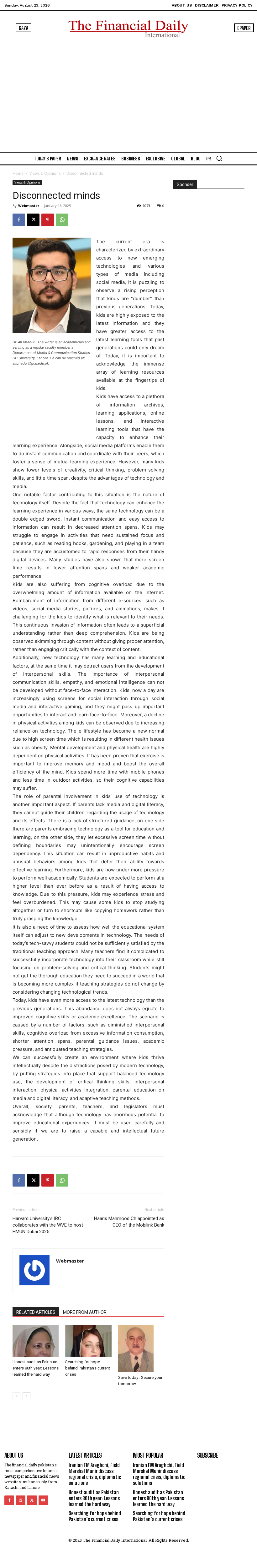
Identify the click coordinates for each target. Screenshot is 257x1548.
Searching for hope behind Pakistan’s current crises (87, 1368)
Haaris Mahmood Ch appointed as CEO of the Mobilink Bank (129, 1222)
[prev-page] (16, 1396)
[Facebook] (19, 220)
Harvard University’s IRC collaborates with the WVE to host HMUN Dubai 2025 (48, 1225)
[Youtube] (43, 1500)
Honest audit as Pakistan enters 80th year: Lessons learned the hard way (36, 1368)
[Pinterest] (47, 220)
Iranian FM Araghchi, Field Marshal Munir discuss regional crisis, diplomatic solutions (95, 1474)
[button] (219, 158)
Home (18, 173)
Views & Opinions (44, 173)
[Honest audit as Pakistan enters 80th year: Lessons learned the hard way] (36, 1341)
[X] (33, 220)
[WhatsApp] (62, 220)
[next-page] (26, 1396)
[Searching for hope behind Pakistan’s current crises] (88, 1341)
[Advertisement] (128, 93)
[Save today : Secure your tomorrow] (141, 1348)
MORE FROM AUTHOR (85, 1312)
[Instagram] (20, 1500)
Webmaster (28, 205)
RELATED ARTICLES (35, 1312)
